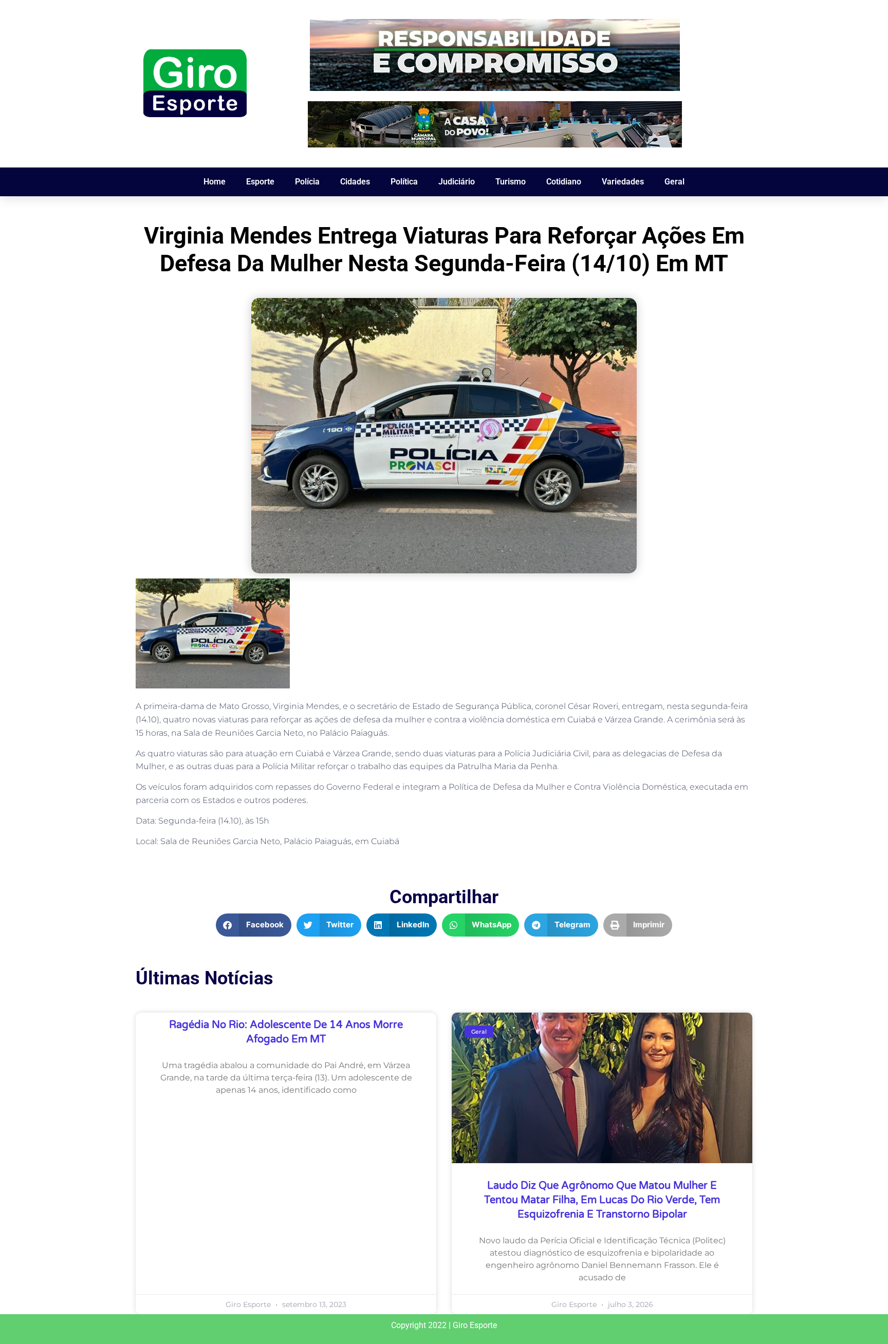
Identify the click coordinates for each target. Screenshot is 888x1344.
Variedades (623, 181)
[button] (253, 925)
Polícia (307, 181)
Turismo (510, 181)
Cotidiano (563, 181)
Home (214, 181)
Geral (674, 181)
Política (404, 181)
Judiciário (456, 181)
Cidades (355, 181)
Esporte (260, 181)
